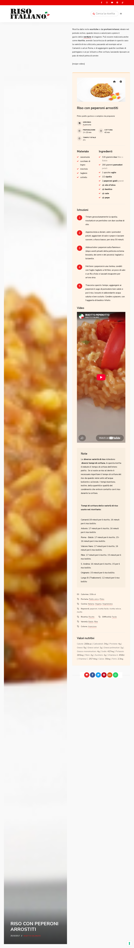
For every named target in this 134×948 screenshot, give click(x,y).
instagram (106, 2)
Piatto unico (94, 599)
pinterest (117, 2)
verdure (87, 36)
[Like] (86, 675)
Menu (121, 13)
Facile (114, 617)
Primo (102, 599)
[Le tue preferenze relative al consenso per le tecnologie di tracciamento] (129, 943)
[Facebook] (92, 675)
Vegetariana (107, 604)
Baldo (90, 621)
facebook (101, 2)
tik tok (122, 2)
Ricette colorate (32, 936)
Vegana (98, 604)
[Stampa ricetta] (114, 81)
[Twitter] (98, 675)
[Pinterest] (104, 675)
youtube (112, 2)
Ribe (96, 621)
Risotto (91, 617)
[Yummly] (109, 675)
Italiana (91, 604)
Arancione (92, 626)
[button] (120, 81)
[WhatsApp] (115, 675)
